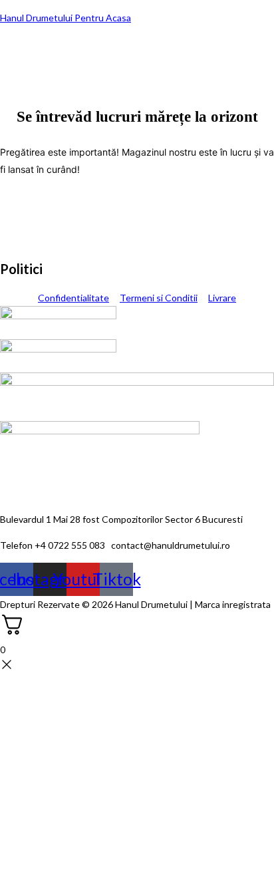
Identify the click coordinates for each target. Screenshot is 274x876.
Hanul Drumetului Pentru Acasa (65, 17)
